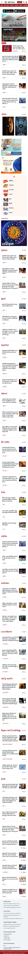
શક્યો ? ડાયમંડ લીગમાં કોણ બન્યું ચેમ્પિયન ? (12, 913)
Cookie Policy (7, 938)
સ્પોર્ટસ (4, 107)
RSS (4, 945)
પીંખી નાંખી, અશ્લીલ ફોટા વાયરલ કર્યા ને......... (12, 903)
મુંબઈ (21, 5)
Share (24, 51)
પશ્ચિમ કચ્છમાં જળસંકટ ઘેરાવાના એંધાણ (11, 905)
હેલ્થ (4, 791)
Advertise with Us (8, 934)
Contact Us (6, 936)
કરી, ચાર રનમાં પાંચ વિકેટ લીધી (9, 928)
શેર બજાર (5, 456)
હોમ (2, 5)
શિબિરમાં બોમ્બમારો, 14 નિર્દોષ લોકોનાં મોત (12, 926)
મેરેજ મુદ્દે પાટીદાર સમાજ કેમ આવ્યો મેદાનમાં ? (12, 924)
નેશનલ (12, 5)
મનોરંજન (4, 597)
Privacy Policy (7, 939)
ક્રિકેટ (4, 884)
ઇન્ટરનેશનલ (5, 644)
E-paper (19, 2)
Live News (15, 51)
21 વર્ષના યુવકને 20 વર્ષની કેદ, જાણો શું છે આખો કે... (13, 918)
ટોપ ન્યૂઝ (6, 5)
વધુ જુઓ (24, 114)
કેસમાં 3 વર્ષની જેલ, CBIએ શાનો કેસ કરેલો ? (12, 907)
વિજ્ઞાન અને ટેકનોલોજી (7, 744)
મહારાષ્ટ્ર (4, 357)
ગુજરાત (17, 5)
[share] (21, 848)
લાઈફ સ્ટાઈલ (5, 692)
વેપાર (4, 504)
